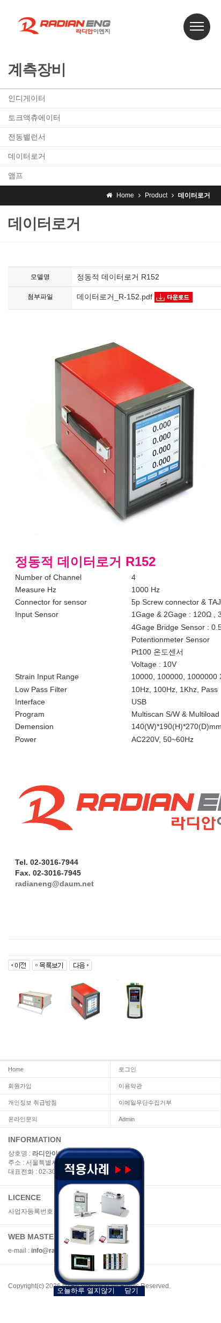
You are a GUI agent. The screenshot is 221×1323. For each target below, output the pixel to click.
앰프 (15, 175)
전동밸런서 (27, 137)
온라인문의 (23, 1119)
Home (16, 1069)
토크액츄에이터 (34, 117)
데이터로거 (27, 156)
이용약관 (130, 1086)
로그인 (127, 1069)
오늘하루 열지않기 (86, 1291)
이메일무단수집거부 (145, 1102)
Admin (127, 1119)
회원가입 (20, 1086)
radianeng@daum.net (54, 883)
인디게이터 (27, 98)
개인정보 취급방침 (32, 1102)
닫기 (131, 1291)
